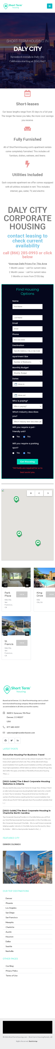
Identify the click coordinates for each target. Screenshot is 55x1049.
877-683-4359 (13, 727)
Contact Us (41, 1027)
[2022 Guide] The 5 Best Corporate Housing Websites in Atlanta (26, 782)
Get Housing (27, 461)
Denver (9, 898)
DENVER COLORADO (12, 844)
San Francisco (12, 917)
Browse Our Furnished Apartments (20, 1027)
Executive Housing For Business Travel (23, 754)
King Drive (40, 594)
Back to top (33, 1041)
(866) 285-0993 (26, 1031)
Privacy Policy (12, 971)
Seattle (9, 946)
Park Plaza (8, 594)
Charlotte (10, 927)
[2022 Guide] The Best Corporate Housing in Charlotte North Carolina (27, 811)
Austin (9, 932)
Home (19, 1023)
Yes (18, 436)
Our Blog (10, 966)
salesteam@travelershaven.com (21, 732)
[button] (17, 499)
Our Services (30, 1023)
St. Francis (9, 643)
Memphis (10, 922)
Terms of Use (11, 975)
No (28, 436)
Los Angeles (11, 908)
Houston (9, 936)
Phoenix (9, 903)
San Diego (10, 912)
